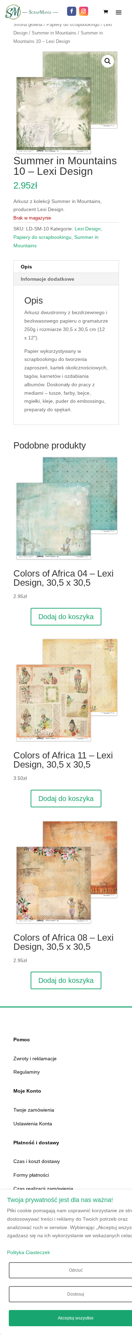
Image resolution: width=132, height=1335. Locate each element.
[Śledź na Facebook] (71, 11)
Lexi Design (88, 228)
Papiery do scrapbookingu (72, 24)
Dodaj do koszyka (66, 617)
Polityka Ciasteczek (28, 1252)
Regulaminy (26, 1072)
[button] (107, 61)
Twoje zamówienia (33, 1110)
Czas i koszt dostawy (36, 1161)
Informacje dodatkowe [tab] (47, 279)
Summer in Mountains (54, 33)
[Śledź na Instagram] (83, 11)
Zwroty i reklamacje (35, 1058)
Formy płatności (31, 1175)
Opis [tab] (26, 266)
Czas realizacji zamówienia (43, 1188)
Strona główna (27, 24)
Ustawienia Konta (32, 1123)
